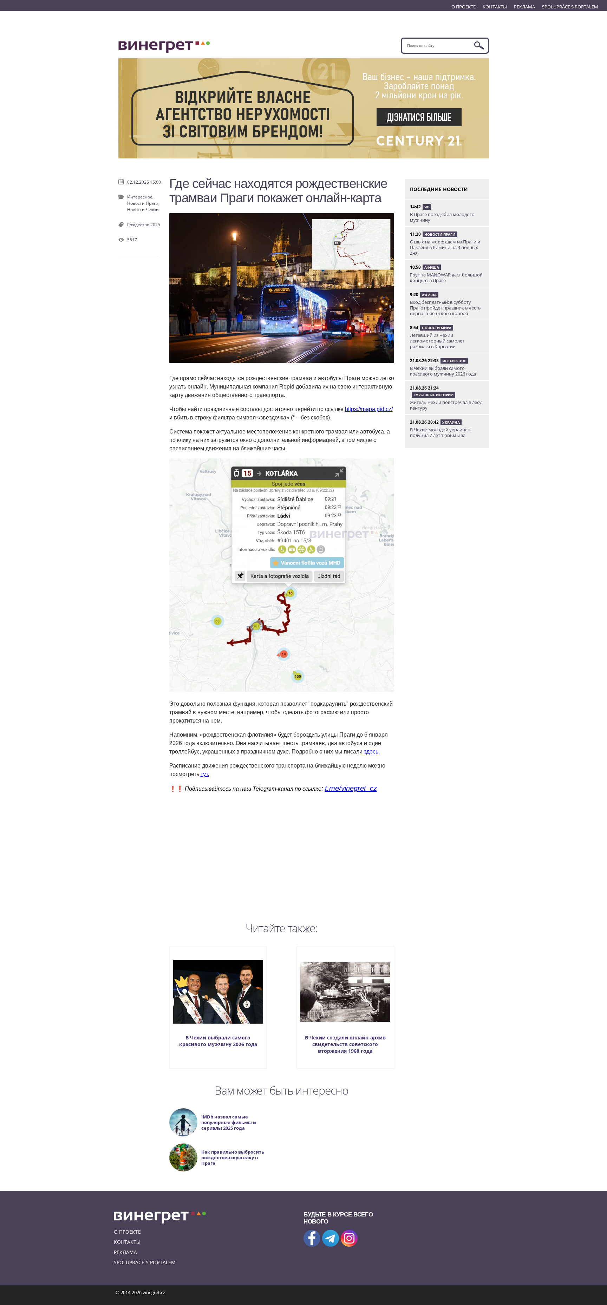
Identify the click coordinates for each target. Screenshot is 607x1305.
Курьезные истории (433, 394)
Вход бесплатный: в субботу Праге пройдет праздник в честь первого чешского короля (445, 308)
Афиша (431, 267)
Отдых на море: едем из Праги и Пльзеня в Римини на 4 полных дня (445, 247)
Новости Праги (439, 234)
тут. (205, 774)
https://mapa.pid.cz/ (369, 409)
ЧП (426, 206)
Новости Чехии (143, 210)
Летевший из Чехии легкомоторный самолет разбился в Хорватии (437, 341)
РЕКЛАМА (524, 7)
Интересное (454, 360)
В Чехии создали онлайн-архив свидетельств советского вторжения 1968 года (345, 1044)
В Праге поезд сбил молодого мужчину (442, 217)
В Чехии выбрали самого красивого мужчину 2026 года (218, 1041)
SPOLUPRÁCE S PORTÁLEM (570, 7)
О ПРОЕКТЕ (463, 7)
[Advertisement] (281, 856)
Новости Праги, (143, 203)
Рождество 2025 (143, 225)
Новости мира (436, 327)
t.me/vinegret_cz (351, 788)
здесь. (372, 752)
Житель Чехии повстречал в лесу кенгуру (446, 405)
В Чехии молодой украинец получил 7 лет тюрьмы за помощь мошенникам (440, 435)
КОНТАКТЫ (495, 7)
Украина (451, 422)
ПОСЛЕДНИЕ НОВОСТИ (439, 189)
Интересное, (140, 197)
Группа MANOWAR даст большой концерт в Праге (446, 277)
